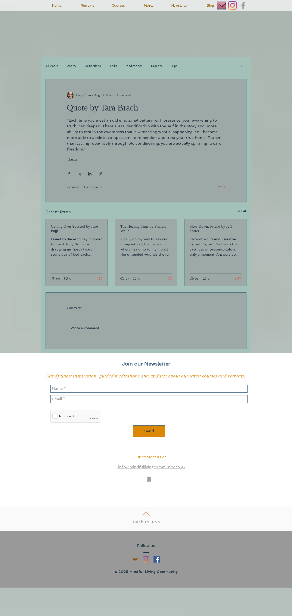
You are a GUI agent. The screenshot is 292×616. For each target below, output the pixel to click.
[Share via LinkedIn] (90, 174)
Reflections (93, 66)
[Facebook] (156, 559)
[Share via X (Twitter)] (79, 174)
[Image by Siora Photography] (221, 5)
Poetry (71, 66)
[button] (241, 66)
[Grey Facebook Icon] (243, 5)
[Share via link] (100, 174)
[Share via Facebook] (69, 174)
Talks (113, 66)
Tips (174, 66)
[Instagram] (232, 5)
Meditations (134, 66)
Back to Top (146, 522)
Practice (157, 66)
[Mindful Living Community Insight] (135, 559)
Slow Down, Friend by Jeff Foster (211, 228)
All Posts (52, 66)
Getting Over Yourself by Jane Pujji (74, 228)
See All (241, 211)
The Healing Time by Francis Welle (143, 228)
